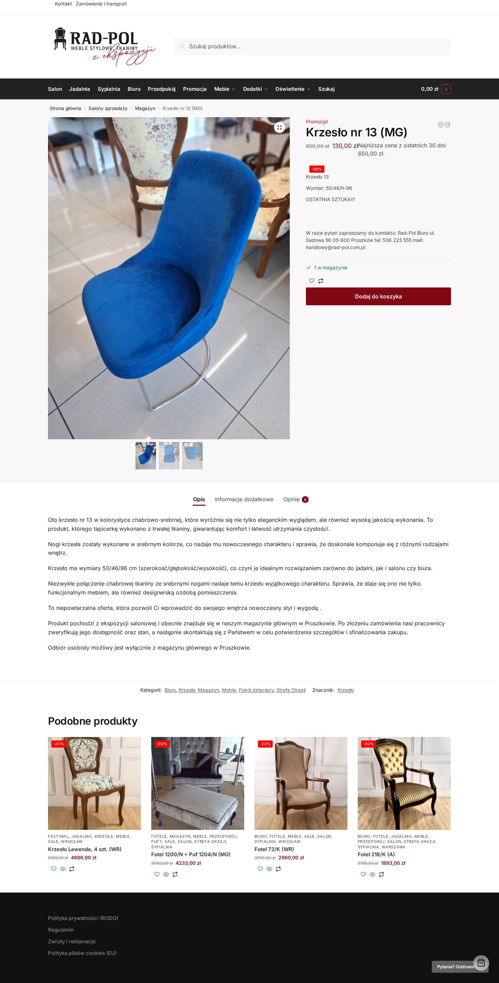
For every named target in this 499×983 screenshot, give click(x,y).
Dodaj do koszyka (378, 296)
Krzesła (187, 690)
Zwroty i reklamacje (72, 941)
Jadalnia (81, 836)
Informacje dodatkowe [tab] (244, 499)
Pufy (156, 841)
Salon (185, 841)
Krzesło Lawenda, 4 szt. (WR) (85, 849)
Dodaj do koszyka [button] (94, 880)
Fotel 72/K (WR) (274, 849)
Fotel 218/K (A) (376, 854)
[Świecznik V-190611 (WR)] (447, 124)
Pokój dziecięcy (256, 690)
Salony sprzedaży (108, 108)
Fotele (159, 836)
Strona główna (65, 108)
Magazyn (145, 108)
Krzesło (345, 690)
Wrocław (72, 841)
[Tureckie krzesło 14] (440, 124)
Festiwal (58, 836)
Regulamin (61, 929)
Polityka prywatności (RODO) (83, 918)
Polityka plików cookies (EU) (82, 953)
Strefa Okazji (291, 690)
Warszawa (394, 847)
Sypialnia (162, 847)
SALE (53, 841)
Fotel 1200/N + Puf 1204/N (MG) (191, 854)
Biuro (170, 690)
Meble (229, 690)
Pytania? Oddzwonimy (460, 966)
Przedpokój (223, 836)
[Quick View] (62, 869)
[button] (279, 127)
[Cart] (481, 963)
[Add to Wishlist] (311, 281)
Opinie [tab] (295, 499)
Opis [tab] (199, 499)
